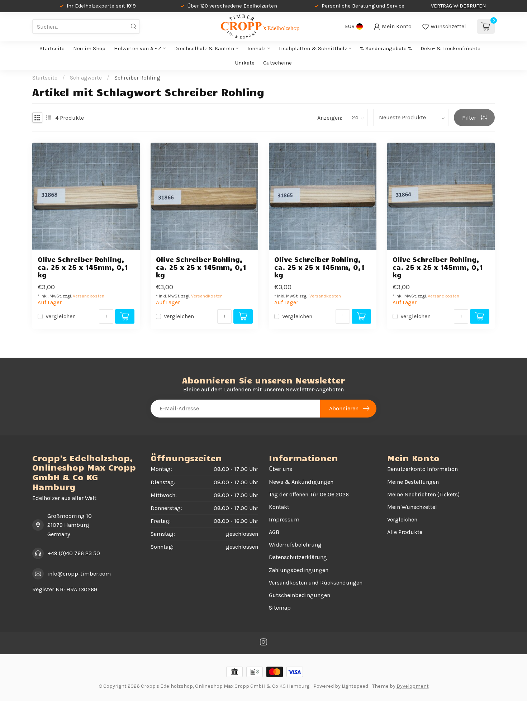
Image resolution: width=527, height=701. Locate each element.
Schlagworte (86, 78)
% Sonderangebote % (386, 48)
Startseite (52, 48)
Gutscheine (277, 62)
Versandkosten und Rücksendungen (315, 582)
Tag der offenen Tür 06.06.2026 (309, 494)
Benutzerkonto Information (422, 469)
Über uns (280, 469)
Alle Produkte (404, 532)
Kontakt (279, 507)
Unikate (245, 62)
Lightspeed (355, 686)
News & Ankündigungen (301, 481)
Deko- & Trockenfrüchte (450, 48)
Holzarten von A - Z (137, 48)
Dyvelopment (413, 686)
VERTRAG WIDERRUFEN (458, 6)
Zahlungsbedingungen (298, 570)
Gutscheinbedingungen (299, 595)
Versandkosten (88, 296)
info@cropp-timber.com (79, 573)
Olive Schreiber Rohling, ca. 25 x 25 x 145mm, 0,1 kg (83, 267)
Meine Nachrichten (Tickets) (423, 494)
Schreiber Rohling (137, 78)
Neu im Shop (89, 48)
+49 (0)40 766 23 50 (73, 553)
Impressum (284, 519)
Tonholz (256, 48)
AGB (274, 532)
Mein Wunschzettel (412, 507)
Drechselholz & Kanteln (204, 48)
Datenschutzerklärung (298, 557)
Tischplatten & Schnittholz (313, 48)
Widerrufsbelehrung (295, 544)
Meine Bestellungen (413, 481)
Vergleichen (61, 316)
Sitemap (280, 607)
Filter (470, 117)
